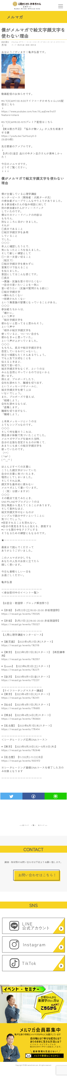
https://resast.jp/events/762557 (20, 659)
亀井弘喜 (21, 45)
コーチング (39, 42)
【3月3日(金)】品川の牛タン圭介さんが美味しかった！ (32, 155)
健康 (27, 45)
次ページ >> (42, 825)
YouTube (15, 42)
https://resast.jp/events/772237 (20, 680)
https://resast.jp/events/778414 (20, 729)
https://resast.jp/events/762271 (20, 669)
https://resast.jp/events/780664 (21, 718)
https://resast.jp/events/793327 (20, 624)
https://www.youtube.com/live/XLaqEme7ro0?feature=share (28, 113)
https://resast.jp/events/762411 (20, 697)
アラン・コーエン (26, 42)
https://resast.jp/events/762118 (20, 645)
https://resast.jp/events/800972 (20, 760)
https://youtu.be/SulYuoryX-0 (18, 136)
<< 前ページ (24, 825)
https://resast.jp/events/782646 (20, 750)
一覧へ (33, 825)
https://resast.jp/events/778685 (20, 708)
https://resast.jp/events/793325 (20, 613)
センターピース (50, 42)
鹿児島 (33, 45)
